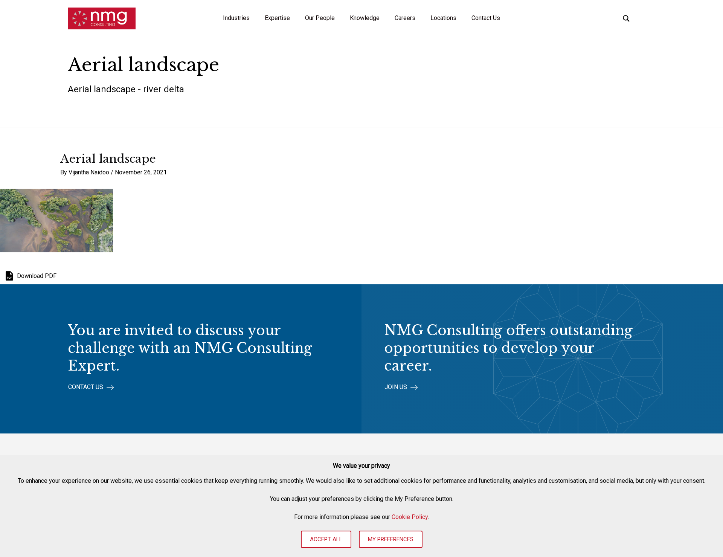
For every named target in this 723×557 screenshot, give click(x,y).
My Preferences (390, 539)
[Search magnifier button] (626, 18)
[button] (91, 387)
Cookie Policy (410, 516)
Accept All (326, 539)
